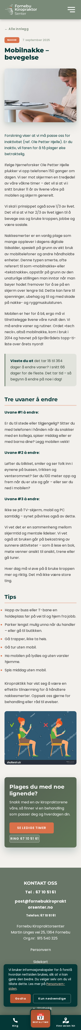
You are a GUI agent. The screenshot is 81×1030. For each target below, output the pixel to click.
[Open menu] (71, 9)
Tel (28, 892)
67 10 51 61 (46, 892)
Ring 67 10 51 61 (24, 838)
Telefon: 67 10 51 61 (40, 915)
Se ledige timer (31, 828)
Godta (20, 998)
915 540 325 (47, 938)
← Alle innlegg (16, 29)
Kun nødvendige (52, 998)
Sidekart (40, 961)
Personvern (40, 949)
